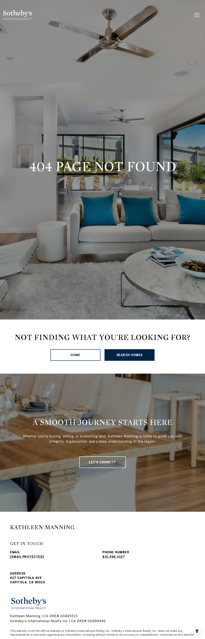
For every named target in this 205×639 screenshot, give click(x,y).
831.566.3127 (113, 556)
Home (75, 355)
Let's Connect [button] (102, 462)
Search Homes (130, 355)
